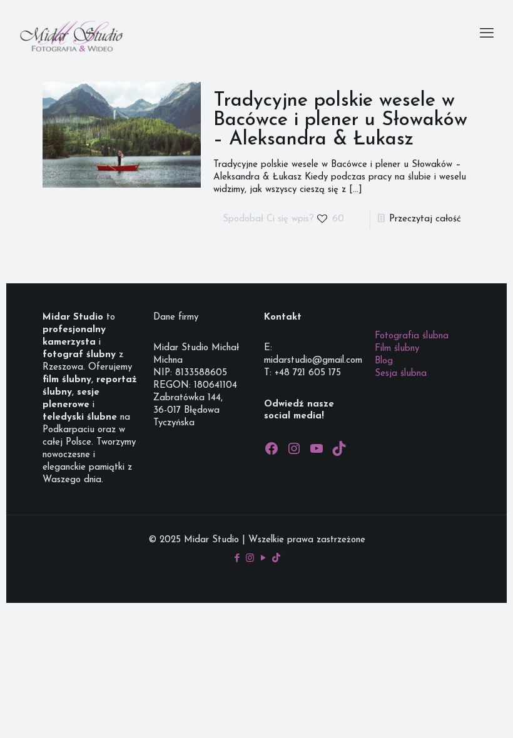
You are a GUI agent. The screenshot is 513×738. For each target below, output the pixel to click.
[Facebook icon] (236, 559)
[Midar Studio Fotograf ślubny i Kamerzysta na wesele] (71, 34)
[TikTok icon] (276, 559)
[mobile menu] (486, 34)
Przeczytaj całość (425, 219)
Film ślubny (397, 348)
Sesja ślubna (401, 373)
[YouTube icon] (263, 559)
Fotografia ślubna (412, 336)
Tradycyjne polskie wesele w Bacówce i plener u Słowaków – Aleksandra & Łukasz (340, 120)
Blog (384, 361)
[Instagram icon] (250, 559)
